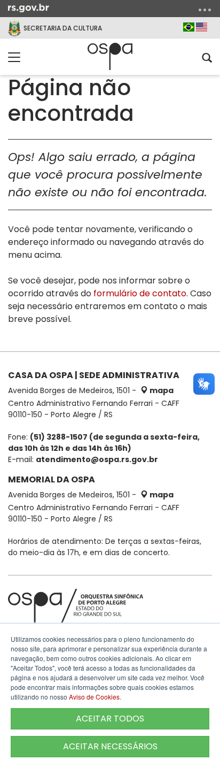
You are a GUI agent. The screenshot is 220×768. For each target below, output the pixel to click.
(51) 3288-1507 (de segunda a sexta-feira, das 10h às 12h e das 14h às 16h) (104, 443)
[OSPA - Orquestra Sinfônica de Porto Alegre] (110, 56)
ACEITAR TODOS (110, 718)
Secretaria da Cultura (62, 28)
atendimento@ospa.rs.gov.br (97, 459)
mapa (161, 390)
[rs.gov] (28, 7)
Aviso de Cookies (94, 696)
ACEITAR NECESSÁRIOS (110, 746)
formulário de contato (139, 293)
